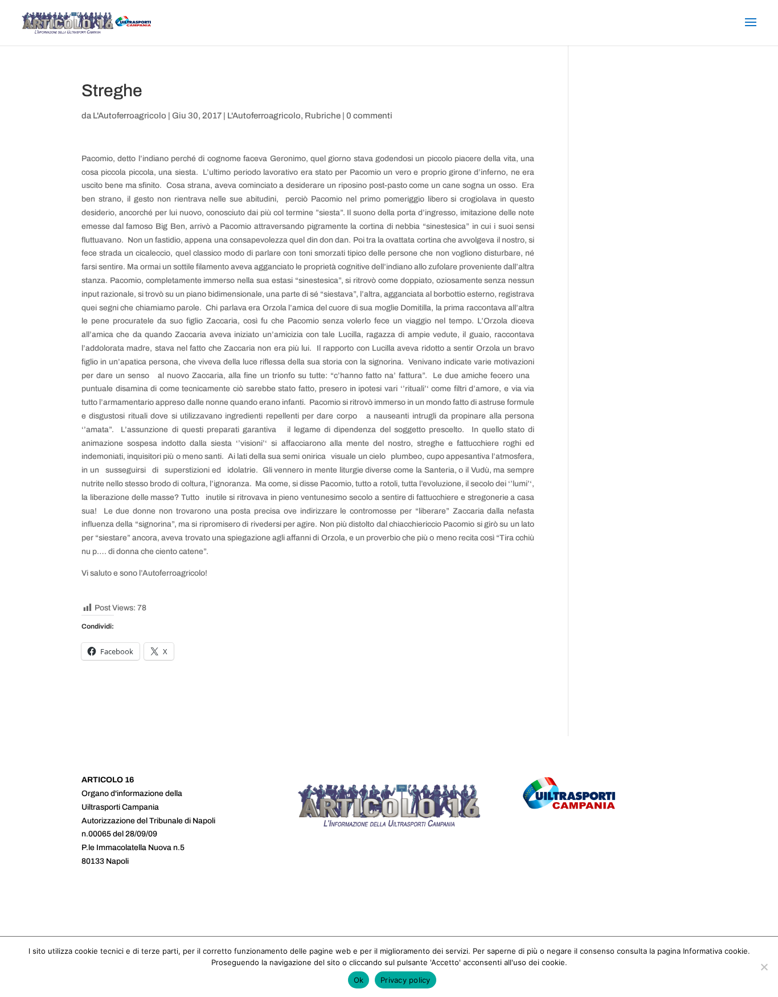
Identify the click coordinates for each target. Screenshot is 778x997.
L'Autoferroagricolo (129, 115)
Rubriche (323, 115)
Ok (359, 979)
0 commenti (369, 115)
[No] (763, 967)
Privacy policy (405, 979)
